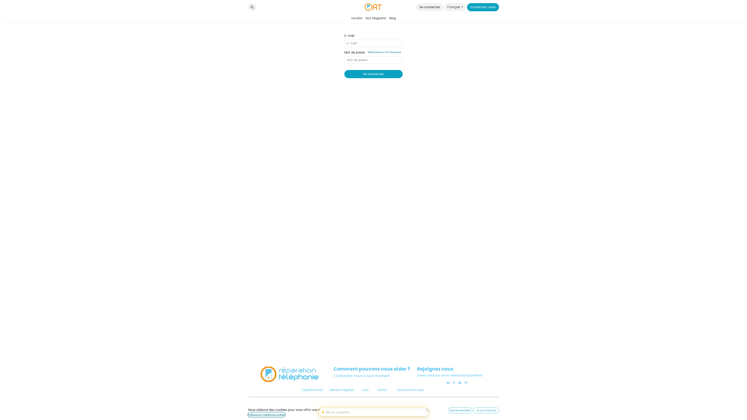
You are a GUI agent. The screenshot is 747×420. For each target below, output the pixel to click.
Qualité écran (312, 390)
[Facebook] (454, 382)
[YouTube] (460, 382)
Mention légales (342, 390)
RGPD (382, 390)
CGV (366, 390)
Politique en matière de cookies (266, 414)
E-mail (349, 35)
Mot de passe (372, 52)
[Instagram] (466, 382)
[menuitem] (357, 18)
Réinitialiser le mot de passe (384, 52)
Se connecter (429, 7)
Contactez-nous (483, 7)
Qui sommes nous (410, 390)
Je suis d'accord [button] (486, 410)
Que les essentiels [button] (460, 410)
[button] (252, 7)
